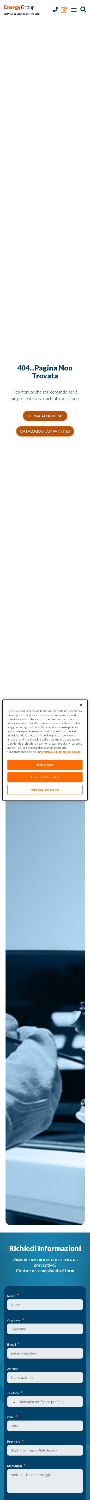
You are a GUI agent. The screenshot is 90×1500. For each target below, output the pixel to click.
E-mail (11, 1344)
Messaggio (14, 1466)
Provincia (13, 1441)
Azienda (12, 1369)
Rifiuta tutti (45, 764)
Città (10, 1417)
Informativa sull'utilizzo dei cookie (59, 751)
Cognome (13, 1320)
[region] (45, 750)
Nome (11, 1296)
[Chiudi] (81, 705)
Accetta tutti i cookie (45, 777)
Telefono (13, 1393)
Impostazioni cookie (45, 789)
